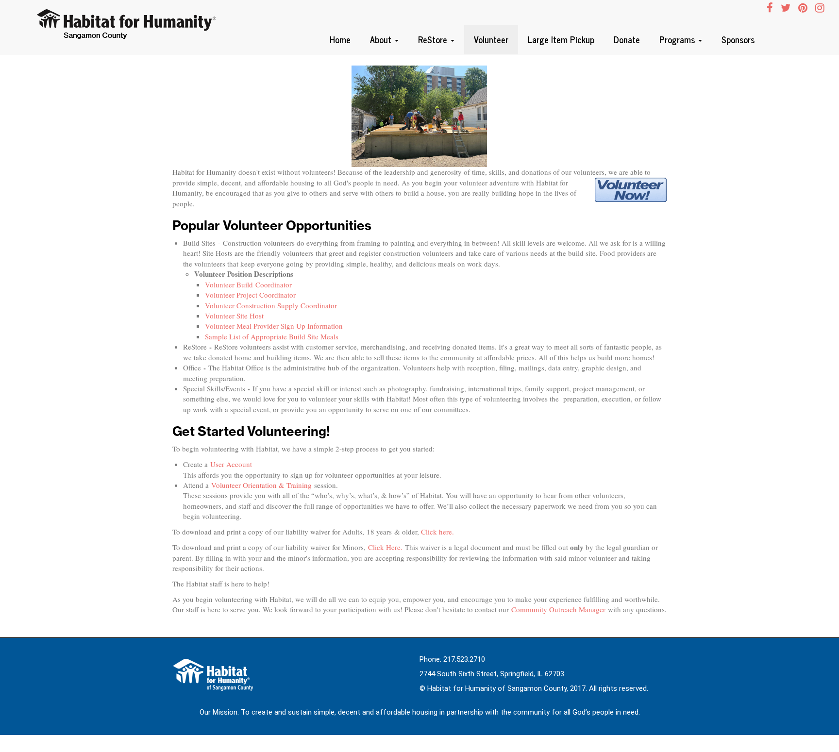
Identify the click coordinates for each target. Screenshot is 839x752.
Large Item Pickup (561, 39)
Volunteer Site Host (234, 315)
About (382, 39)
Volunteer (491, 39)
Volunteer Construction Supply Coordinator (271, 305)
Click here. (437, 531)
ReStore (434, 39)
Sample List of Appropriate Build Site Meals (271, 336)
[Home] (128, 25)
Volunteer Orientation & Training (262, 485)
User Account (232, 464)
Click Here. (385, 547)
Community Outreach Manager (558, 609)
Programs (678, 39)
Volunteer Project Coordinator (250, 295)
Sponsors (738, 39)
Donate (627, 39)
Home (340, 39)
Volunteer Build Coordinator (248, 284)
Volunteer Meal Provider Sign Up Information (274, 326)
